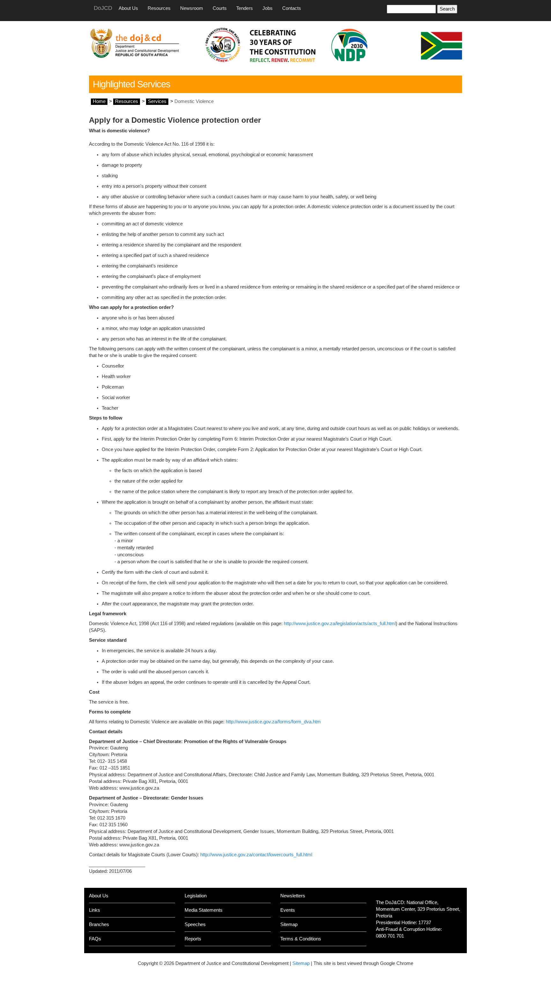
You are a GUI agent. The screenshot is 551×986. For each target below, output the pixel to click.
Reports (193, 938)
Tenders (244, 8)
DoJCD (103, 8)
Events (287, 910)
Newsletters (292, 895)
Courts (220, 8)
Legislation (196, 895)
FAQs (95, 938)
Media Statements (204, 910)
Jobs (267, 8)
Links (94, 910)
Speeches (195, 924)
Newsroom (191, 8)
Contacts (291, 8)
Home (99, 101)
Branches (99, 924)
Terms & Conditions (300, 938)
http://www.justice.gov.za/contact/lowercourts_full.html (256, 854)
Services (157, 101)
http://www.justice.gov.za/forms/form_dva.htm (273, 721)
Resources (159, 8)
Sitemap (289, 924)
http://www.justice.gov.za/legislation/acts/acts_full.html (340, 623)
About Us (128, 8)
